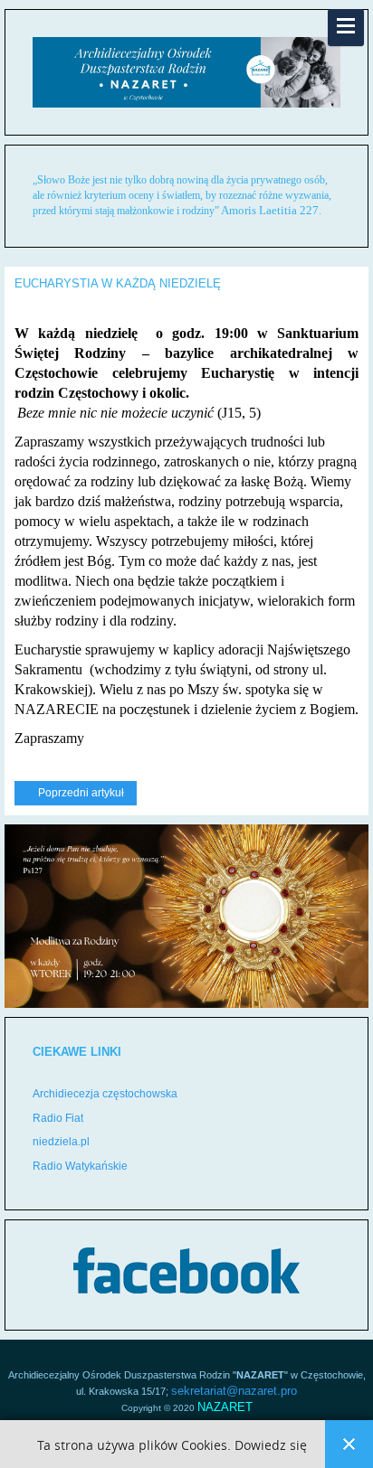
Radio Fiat (58, 1118)
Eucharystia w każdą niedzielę (117, 283)
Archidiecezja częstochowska (105, 1093)
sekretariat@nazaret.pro (234, 1390)
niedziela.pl (61, 1141)
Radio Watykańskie (80, 1166)
